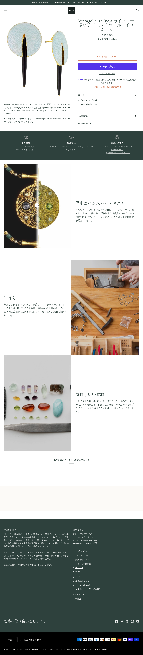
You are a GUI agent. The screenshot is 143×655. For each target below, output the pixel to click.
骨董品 (78, 599)
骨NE (77, 571)
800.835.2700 (117, 149)
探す (52, 649)
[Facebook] (116, 621)
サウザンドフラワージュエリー (89, 589)
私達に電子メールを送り (119, 153)
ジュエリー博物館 (83, 564)
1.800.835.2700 (85, 534)
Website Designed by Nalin (78, 649)
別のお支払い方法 (107, 73)
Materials (83, 116)
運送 (22, 649)
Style (81, 95)
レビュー (58, 649)
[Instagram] (132, 621)
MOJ (8, 649)
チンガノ (79, 567)
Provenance (84, 123)
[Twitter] (122, 621)
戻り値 (27, 649)
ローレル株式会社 (83, 585)
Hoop (94, 104)
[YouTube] (137, 621)
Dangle (95, 100)
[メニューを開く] (8, 10)
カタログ (45, 649)
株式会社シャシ (82, 581)
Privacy (36, 649)
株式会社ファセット (84, 560)
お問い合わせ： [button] (79, 530)
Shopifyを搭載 (100, 649)
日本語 (9, 640)
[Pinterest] (127, 621)
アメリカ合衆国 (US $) (29, 640)
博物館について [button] (10, 530)
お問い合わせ (87, 537)
